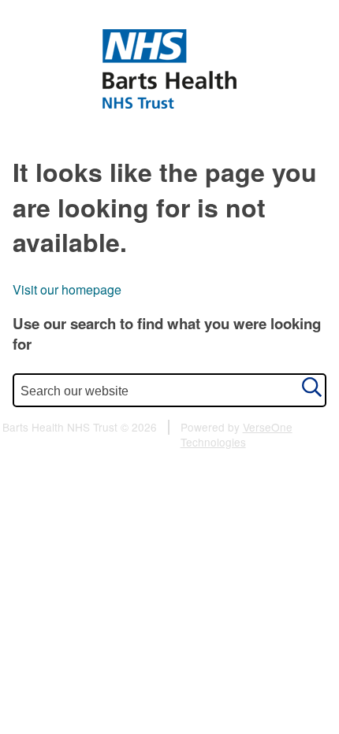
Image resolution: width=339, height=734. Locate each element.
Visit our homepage (67, 289)
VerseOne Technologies (236, 434)
